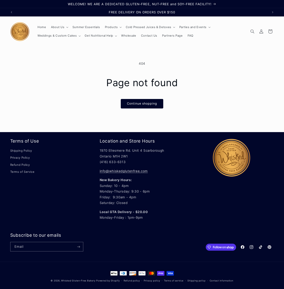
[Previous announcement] (11, 12)
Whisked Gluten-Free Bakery (78, 280)
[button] (59, 27)
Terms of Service (22, 172)
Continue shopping (142, 103)
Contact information (221, 280)
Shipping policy (196, 280)
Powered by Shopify (108, 280)
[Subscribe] (78, 246)
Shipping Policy (21, 150)
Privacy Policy (20, 157)
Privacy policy (152, 280)
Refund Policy (20, 165)
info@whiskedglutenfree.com (124, 171)
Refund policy (132, 280)
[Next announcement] (272, 12)
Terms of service (174, 280)
